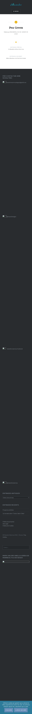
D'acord (9, 710)
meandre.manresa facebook (15, 349)
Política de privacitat (8, 521)
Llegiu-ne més (20, 710)
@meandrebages (11, 216)
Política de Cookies (8, 526)
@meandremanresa (12, 483)
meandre (13, 32)
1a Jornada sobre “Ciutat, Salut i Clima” (13, 513)
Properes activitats (8, 510)
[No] (30, 707)
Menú (17, 11)
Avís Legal (5, 523)
